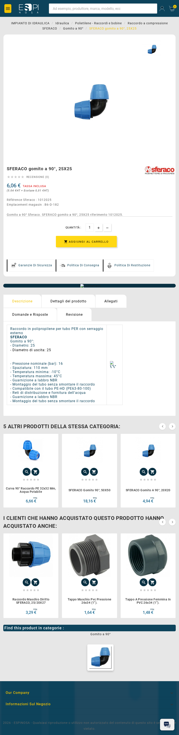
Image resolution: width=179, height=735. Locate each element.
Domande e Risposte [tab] (30, 314)
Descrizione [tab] (22, 301)
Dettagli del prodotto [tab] (68, 301)
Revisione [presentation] (74, 314)
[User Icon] (162, 8)
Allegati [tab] (111, 301)
